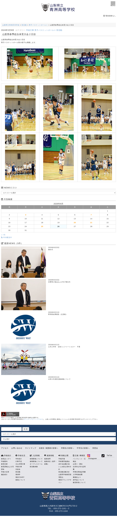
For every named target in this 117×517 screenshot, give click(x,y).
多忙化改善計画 (64, 464)
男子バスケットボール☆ (45, 30)
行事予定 (19, 461)
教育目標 (4, 464)
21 (91, 222)
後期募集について (36, 461)
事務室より (77, 477)
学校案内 (4, 461)
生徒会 (18, 469)
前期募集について (36, 459)
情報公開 (64, 455)
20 (75, 222)
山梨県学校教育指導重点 (64, 476)
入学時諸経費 (77, 474)
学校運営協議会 (64, 461)
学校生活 (21, 455)
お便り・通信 (77, 464)
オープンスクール (36, 464)
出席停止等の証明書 (79, 468)
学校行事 (30, 30)
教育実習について (79, 482)
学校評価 (61, 459)
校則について (20, 480)
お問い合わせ (16, 448)
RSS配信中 (7, 237)
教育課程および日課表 (7, 468)
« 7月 (3, 235)
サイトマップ (30, 448)
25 (42, 226)
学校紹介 (7, 455)
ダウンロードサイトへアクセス (33, 419)
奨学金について (78, 480)
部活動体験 (34, 466)
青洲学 (18, 474)
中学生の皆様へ (83, 448)
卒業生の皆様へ (67, 448)
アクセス (4, 448)
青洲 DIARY (20, 477)
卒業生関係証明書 (79, 472)
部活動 (59, 30)
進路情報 (50, 455)
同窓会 (95, 448)
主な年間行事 (20, 464)
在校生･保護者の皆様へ (48, 448)
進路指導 (47, 459)
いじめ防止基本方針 (64, 468)
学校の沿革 (5, 472)
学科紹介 (19, 459)
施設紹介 (4, 474)
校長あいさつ (6, 459)
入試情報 (36, 455)
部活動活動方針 (64, 472)
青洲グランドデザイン (64, 481)
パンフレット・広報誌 (79, 460)
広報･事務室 (79, 455)
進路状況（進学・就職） (50, 463)
